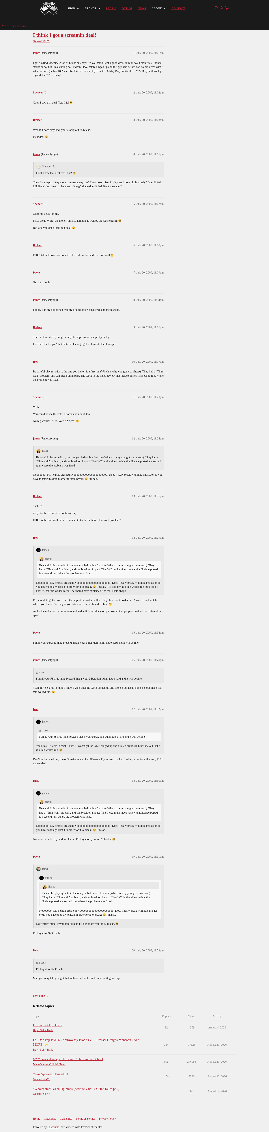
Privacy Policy (107, 1118)
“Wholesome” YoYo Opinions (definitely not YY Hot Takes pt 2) (76, 1089)
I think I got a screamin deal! (64, 35)
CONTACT (178, 8)
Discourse (53, 1127)
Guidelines (66, 1118)
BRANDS (90, 8)
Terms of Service (85, 1118)
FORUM (127, 8)
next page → (40, 995)
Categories (50, 1118)
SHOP (71, 8)
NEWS (142, 8)
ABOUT (157, 8)
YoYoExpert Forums (14, 26)
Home (36, 1118)
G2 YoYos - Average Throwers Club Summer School (68, 1059)
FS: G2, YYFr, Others (47, 1025)
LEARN (111, 8)
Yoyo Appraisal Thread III (50, 1074)
